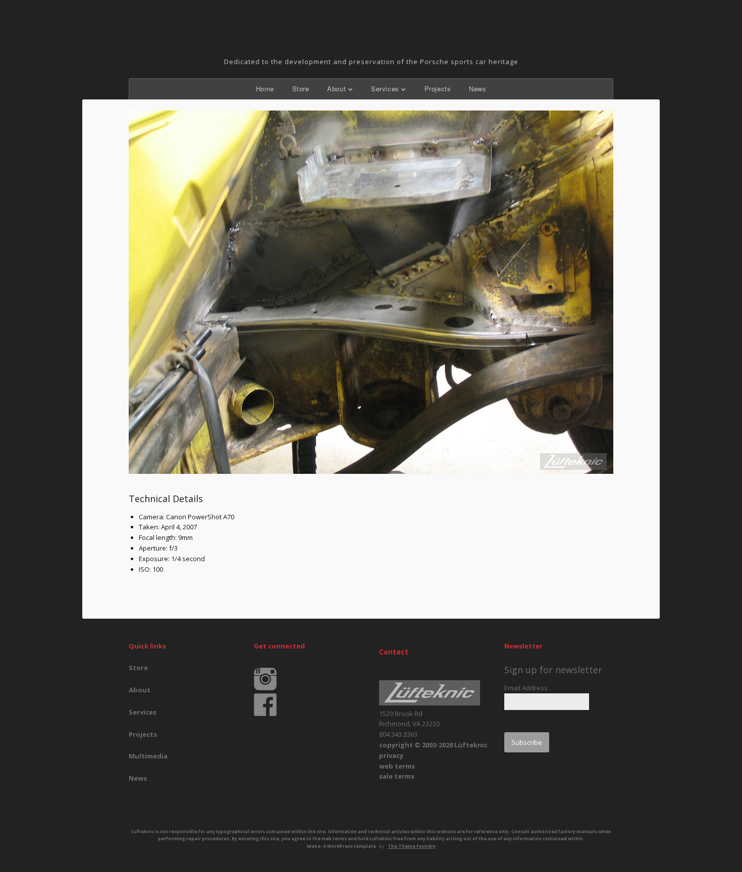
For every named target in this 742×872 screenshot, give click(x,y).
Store (300, 88)
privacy (391, 755)
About (336, 88)
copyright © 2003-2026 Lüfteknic (433, 744)
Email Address (526, 687)
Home (265, 88)
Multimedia (148, 755)
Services (385, 88)
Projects (438, 88)
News (477, 88)
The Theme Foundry (412, 846)
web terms (397, 766)
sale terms (396, 776)
